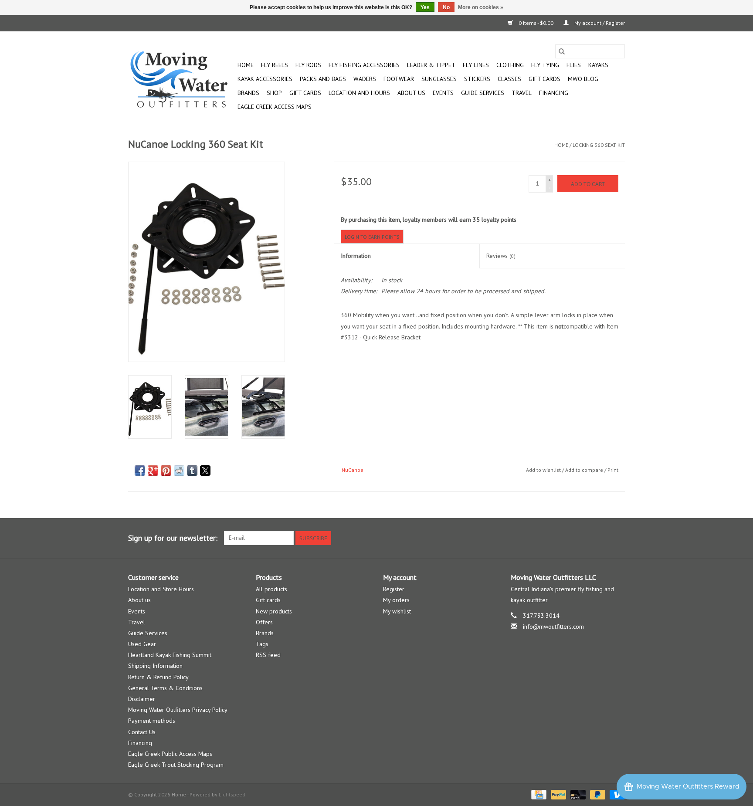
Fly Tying (545, 65)
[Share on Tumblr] (192, 470)
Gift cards (544, 79)
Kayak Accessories (264, 79)
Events (443, 93)
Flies (573, 65)
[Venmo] (616, 794)
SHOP (274, 93)
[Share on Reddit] (179, 470)
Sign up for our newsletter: (172, 537)
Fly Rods (308, 65)
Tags (262, 644)
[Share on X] (205, 470)
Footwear (398, 79)
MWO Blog (583, 79)
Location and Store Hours (161, 589)
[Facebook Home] (587, 538)
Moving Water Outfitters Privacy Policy (177, 710)
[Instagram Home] (618, 538)
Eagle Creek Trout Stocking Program (176, 765)
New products (274, 611)
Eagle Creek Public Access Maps (170, 754)
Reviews (501, 256)
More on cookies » (480, 7)
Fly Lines (476, 65)
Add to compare (584, 470)
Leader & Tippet (431, 65)
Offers (264, 622)
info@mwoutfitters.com (553, 626)
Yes (425, 7)
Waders (364, 79)
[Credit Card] (537, 794)
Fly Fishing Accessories (364, 65)
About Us (411, 93)
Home (245, 65)
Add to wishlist (544, 470)
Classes (509, 79)
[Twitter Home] (602, 538)
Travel (522, 93)
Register (393, 589)
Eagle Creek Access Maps (274, 107)
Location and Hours (359, 93)
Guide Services (482, 93)
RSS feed (268, 655)
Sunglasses (439, 79)
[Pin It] (166, 470)
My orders (396, 600)
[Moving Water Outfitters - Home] (181, 79)
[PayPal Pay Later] (597, 794)
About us (139, 600)
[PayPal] (557, 794)
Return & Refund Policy (158, 677)
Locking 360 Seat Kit (599, 145)
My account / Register (599, 23)
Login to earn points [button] (372, 237)
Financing (553, 93)
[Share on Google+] (153, 470)
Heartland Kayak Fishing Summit (169, 655)
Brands (248, 93)
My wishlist (397, 611)
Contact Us (142, 732)
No (446, 7)
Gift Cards (305, 93)
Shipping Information (155, 666)
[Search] (561, 51)
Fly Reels (274, 65)
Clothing (510, 65)
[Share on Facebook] (140, 470)
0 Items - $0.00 (536, 23)
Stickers (477, 79)
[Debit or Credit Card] (577, 794)
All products (271, 589)
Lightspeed (232, 794)
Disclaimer (141, 699)
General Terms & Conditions (165, 688)
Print (612, 470)
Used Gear (142, 644)
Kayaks (598, 65)
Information (356, 256)
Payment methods (151, 721)
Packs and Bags (323, 79)
